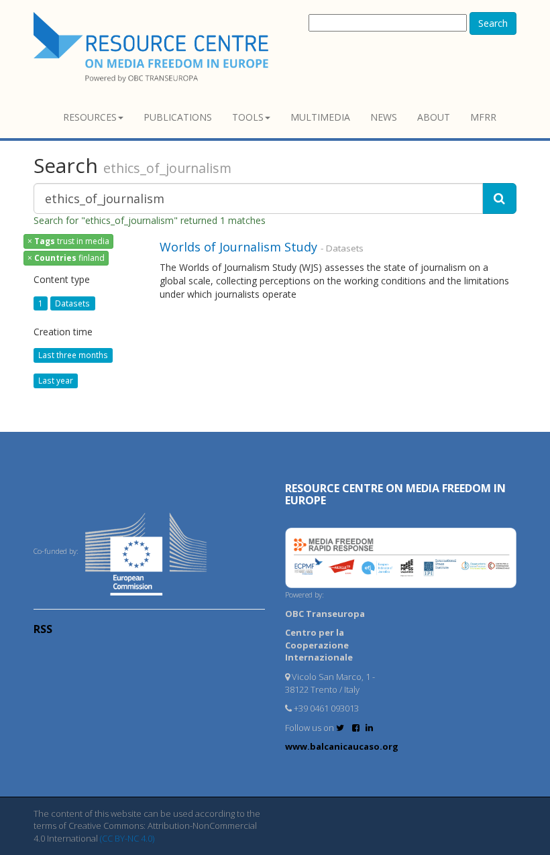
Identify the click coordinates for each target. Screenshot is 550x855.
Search (493, 23)
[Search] (499, 198)
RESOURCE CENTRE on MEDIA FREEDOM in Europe (395, 494)
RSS (43, 629)
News (383, 117)
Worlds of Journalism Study (238, 247)
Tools (248, 117)
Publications (178, 117)
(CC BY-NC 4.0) (127, 838)
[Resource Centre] (153, 47)
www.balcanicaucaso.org (341, 746)
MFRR (483, 117)
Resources (90, 117)
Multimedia (320, 117)
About (433, 117)
